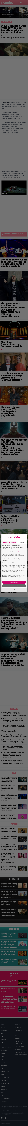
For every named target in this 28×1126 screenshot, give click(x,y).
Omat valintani (14, 585)
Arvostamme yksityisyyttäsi (9, 542)
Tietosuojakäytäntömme (14, 589)
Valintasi (22, 542)
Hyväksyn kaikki (14, 582)
